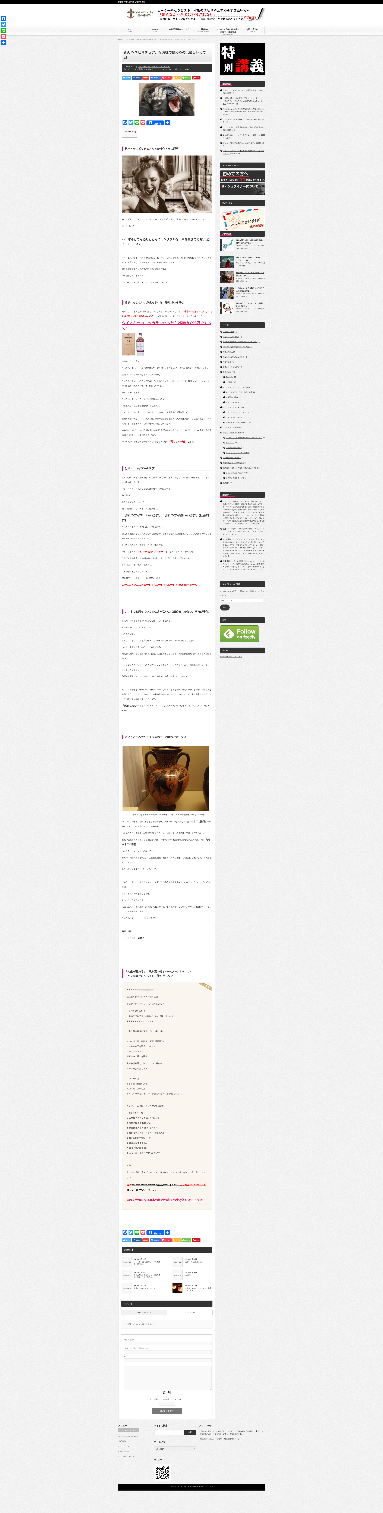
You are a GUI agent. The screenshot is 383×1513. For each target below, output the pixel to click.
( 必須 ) (129, 1340)
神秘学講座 (227, 362)
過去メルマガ (231, 402)
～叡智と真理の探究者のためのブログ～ (197, 1486)
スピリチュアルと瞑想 (231, 337)
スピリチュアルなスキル (232, 407)
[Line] (4, 31)
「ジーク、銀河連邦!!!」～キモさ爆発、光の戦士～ (147, 1263)
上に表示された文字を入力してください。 (167, 1399)
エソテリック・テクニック (236, 412)
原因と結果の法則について (236, 473)
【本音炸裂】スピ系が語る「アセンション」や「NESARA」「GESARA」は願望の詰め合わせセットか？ (243, 100)
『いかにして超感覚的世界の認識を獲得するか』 (244, 438)
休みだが (188, 1275)
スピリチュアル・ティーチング (145, 39)
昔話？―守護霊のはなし (194, 1262)
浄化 (141, 69)
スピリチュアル (132, 69)
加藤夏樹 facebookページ (209, 1439)
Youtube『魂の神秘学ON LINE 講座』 (237, 347)
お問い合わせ (124, 1451)
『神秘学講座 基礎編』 (232, 458)
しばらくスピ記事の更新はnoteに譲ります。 (239, 143)
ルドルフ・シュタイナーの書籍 (237, 453)
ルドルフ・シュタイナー (232, 432)
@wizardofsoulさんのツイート (231, 656)
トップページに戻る (128, 1430)
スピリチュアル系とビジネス (233, 357)
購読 (225, 607)
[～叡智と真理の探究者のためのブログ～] (140, 17)
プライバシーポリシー (127, 1456)
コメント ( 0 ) (190, 1312)
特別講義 (122, 1441)
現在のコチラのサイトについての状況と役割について (242, 90)
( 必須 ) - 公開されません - (137, 1348)
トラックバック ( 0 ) (144, 1312)
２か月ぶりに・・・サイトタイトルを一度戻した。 (242, 135)
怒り (145, 69)
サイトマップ (124, 1446)
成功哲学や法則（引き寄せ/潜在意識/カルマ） (240, 468)
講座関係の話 (231, 397)
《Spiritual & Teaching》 (209, 1431)
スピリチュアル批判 (230, 427)
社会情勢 (229, 382)
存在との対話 (228, 352)
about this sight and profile (128, 1436)
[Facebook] (4, 19)
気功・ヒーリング (232, 417)
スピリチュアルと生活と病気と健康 (239, 392)
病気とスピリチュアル (231, 367)
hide (133, 132)
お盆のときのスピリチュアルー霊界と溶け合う (198, 1289)
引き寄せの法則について (235, 478)
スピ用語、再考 (228, 332)
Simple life (229, 377)
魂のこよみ (230, 442)
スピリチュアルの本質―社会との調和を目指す (240, 119)
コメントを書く (184, 69)
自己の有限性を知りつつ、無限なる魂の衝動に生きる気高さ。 (147, 1276)
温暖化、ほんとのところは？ (144, 1288)
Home (120, 39)
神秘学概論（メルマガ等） (233, 463)
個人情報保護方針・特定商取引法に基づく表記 (240, 342)
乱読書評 (226, 483)
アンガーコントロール (162, 69)
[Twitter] (4, 25)
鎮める (150, 69)
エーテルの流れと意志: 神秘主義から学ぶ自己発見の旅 (243, 127)
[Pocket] (4, 37)
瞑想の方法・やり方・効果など (237, 422)
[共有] (4, 42)
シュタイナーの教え (233, 448)
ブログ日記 (130, 39)
